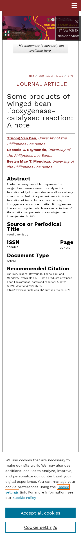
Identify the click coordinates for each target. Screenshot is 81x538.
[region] (40, 495)
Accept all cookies (40, 513)
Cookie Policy (24, 498)
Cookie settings (40, 527)
